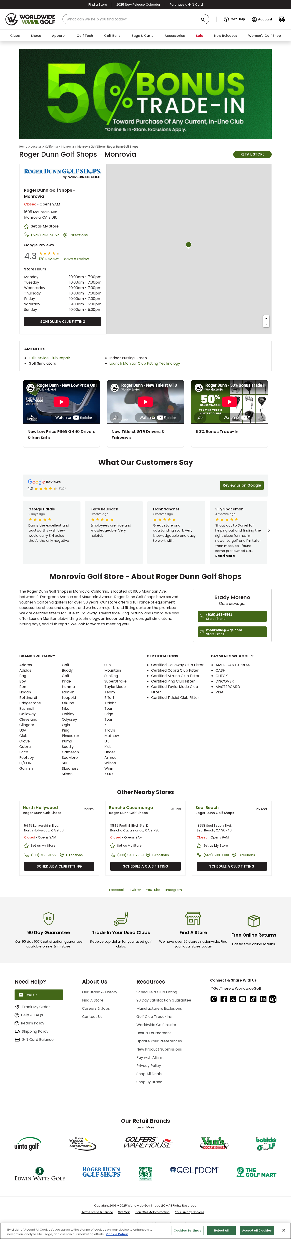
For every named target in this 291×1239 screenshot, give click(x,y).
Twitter (135, 890)
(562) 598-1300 (216, 855)
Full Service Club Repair (49, 358)
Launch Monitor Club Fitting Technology (144, 363)
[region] (145, 1231)
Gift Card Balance (38, 1039)
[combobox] (136, 19)
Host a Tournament (153, 1033)
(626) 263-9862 (45, 235)
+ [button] (266, 318)
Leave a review (76, 259)
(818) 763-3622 (43, 855)
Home (23, 146)
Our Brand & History (99, 992)
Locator (36, 146)
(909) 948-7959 (130, 855)
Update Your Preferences (159, 1041)
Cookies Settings (187, 1230)
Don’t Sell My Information (152, 1212)
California (51, 146)
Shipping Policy (35, 1031)
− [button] (266, 324)
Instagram (174, 890)
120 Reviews (49, 259)
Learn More (145, 1127)
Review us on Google (242, 485)
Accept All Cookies (256, 1230)
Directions (79, 235)
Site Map (124, 1212)
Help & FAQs (32, 1015)
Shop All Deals (149, 1073)
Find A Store (92, 1000)
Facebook (117, 890)
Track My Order (36, 1006)
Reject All (221, 1230)
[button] (234, 19)
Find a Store (97, 4)
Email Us (31, 995)
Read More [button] (225, 556)
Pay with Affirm (149, 1057)
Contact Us (92, 1016)
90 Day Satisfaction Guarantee (163, 1000)
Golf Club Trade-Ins (154, 1016)
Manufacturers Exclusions (159, 1008)
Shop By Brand (149, 1082)
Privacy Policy (148, 1065)
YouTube (153, 890)
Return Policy (32, 1023)
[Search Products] (204, 20)
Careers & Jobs (96, 1008)
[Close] (284, 1230)
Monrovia (67, 146)
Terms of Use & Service (97, 1212)
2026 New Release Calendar (138, 4)
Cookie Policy (117, 1234)
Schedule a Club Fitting (62, 321)
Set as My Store (45, 226)
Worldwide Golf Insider (156, 1024)
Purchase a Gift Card (186, 4)
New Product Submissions (159, 1049)
